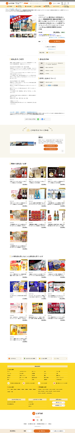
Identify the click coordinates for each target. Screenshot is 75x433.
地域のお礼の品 (34, 377)
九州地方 (8, 391)
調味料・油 (58, 375)
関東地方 (17, 112)
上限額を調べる (62, 37)
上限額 (62, 4)
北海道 (12, 389)
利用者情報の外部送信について (42, 423)
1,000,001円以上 (49, 393)
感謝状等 (45, 379)
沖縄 (12, 391)
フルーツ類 (58, 371)
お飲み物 (8, 375)
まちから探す (12, 112)
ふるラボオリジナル (23, 371)
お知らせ (29, 406)
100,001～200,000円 (49, 391)
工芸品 (33, 379)
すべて (8, 371)
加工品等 (33, 375)
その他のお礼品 (58, 379)
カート (68, 4)
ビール (19, 8)
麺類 (45, 375)
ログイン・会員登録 (57, 3)
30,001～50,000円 (59, 389)
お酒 (16, 8)
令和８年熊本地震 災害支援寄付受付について (37, 0)
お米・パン (33, 371)
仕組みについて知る (53, 37)
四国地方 (34, 389)
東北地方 (15, 389)
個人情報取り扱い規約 (31, 423)
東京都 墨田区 (41, 15)
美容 (8, 379)
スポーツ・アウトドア (60, 377)
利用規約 (25, 423)
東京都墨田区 (23, 112)
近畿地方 (26, 389)
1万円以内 (39, 389)
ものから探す (11, 8)
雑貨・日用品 (46, 377)
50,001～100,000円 (41, 391)
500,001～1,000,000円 (42, 393)
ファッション (22, 379)
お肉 (45, 371)
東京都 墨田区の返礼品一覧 (31, 112)
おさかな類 (21, 373)
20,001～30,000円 (52, 389)
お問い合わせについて (52, 49)
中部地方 (22, 389)
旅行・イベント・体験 (23, 377)
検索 (50, 3)
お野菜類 (33, 373)
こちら (55, 35)
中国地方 (30, 389)
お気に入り (65, 4)
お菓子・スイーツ (22, 375)
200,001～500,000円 (56, 391)
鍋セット (8, 377)
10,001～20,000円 (45, 389)
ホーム (7, 8)
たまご (45, 373)
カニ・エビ (9, 373)
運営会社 (49, 423)
